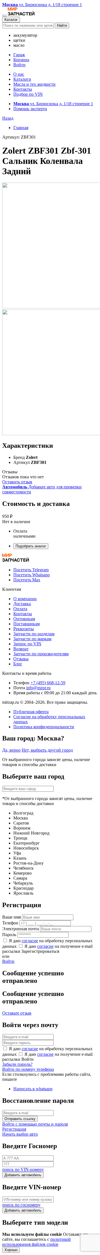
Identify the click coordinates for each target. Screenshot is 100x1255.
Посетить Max (26, 579)
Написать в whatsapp (32, 1088)
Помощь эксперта (30, 108)
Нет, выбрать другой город (47, 750)
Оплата (20, 608)
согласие (30, 940)
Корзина (21, 59)
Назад (7, 118)
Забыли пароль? (17, 1064)
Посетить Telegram (31, 569)
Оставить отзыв (17, 481)
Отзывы (21, 658)
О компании (25, 598)
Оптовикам (24, 618)
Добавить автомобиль (22, 1175)
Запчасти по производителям (41, 653)
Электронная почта (20, 928)
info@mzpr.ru (38, 687)
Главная (20, 127)
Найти (62, 25)
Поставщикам (26, 623)
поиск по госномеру (21, 1204)
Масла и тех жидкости (34, 84)
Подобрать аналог (31, 546)
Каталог (11, 20)
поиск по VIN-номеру (23, 1169)
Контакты (22, 89)
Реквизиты (23, 628)
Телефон (10, 923)
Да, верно (11, 750)
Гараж (19, 54)
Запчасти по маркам (32, 638)
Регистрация (14, 1129)
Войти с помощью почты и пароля (35, 1124)
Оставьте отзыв (16, 1013)
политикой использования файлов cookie (36, 1242)
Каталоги (22, 79)
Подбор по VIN (28, 94)
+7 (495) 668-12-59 (48, 682)
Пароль (9, 934)
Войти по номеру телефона (28, 1069)
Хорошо (11, 1250)
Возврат (21, 648)
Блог (17, 663)
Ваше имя (11, 917)
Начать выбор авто (20, 1134)
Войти (19, 64)
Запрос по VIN (27, 643)
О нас (18, 74)
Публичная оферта (31, 711)
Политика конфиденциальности (43, 726)
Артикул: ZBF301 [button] (19, 137)
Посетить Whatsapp (31, 574)
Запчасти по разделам (33, 633)
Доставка (22, 603)
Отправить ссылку (20, 1119)
